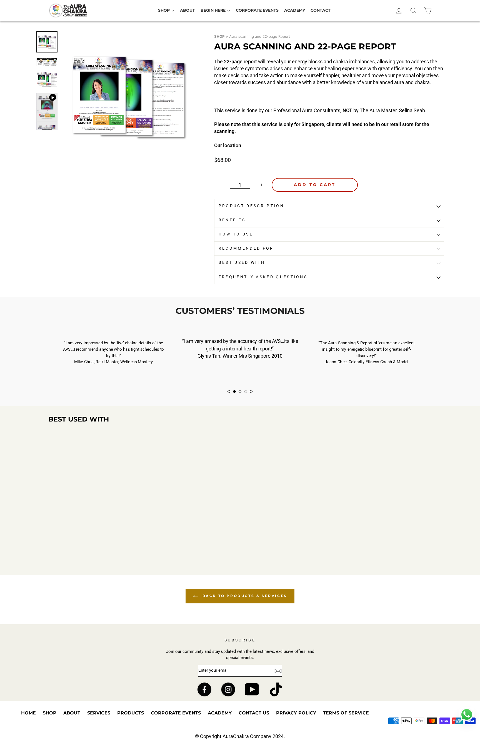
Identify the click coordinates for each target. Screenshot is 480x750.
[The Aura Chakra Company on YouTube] (252, 689)
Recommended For (246, 248)
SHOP (219, 36)
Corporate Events (176, 713)
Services (98, 713)
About (71, 713)
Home (28, 713)
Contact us (254, 713)
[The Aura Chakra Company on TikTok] (276, 689)
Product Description (251, 206)
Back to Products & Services (244, 596)
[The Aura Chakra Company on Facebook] (204, 689)
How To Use (236, 234)
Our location (227, 145)
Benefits (232, 220)
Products (130, 713)
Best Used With (242, 262)
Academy (220, 713)
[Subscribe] (278, 670)
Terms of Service (346, 713)
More (94, 553)
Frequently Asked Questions (263, 277)
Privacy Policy (296, 713)
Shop (49, 713)
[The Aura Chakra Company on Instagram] (228, 689)
